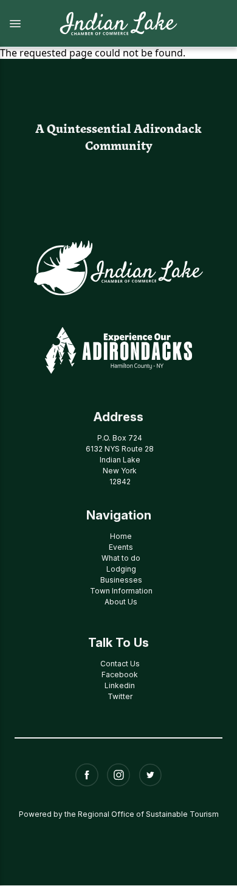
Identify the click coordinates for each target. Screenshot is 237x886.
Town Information (121, 590)
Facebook (119, 674)
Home (121, 536)
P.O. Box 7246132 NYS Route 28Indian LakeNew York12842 (120, 459)
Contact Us (120, 663)
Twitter (120, 696)
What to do (120, 558)
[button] (23, 23)
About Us (121, 601)
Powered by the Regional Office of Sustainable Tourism (119, 814)
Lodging (121, 568)
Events (121, 547)
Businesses (121, 579)
